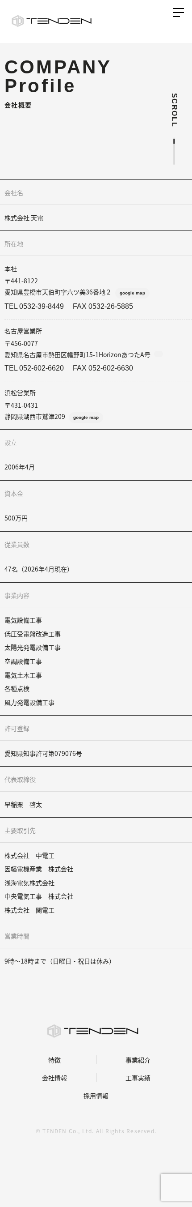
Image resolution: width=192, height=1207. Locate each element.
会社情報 (54, 1077)
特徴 (54, 1059)
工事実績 (137, 1077)
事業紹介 (137, 1059)
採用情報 (96, 1095)
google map (132, 292)
